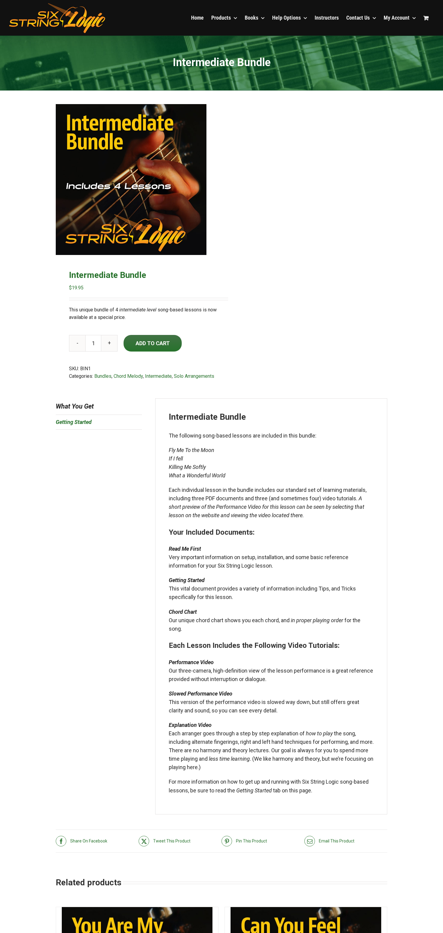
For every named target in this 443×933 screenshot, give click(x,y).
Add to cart (153, 343)
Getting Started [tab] (74, 422)
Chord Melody (128, 376)
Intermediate (158, 376)
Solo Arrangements (194, 376)
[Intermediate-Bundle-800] (135, 179)
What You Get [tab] (75, 406)
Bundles (103, 376)
